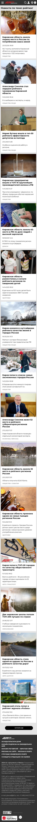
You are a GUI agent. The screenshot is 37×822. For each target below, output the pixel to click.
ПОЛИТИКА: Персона (10, 439)
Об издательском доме (11, 741)
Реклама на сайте (9, 751)
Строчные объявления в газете (14, 754)
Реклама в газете (25, 751)
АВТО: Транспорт (9, 584)
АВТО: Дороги (7, 676)
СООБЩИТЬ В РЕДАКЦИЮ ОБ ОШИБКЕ (16, 757)
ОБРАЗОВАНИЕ (7, 629)
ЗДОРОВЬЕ (6, 298)
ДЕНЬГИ (5, 246)
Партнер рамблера (17, 812)
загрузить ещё (19, 728)
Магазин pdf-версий (10, 749)
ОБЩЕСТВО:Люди (9, 103)
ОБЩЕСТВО (6, 56)
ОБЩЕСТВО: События (10, 483)
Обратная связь (26, 749)
